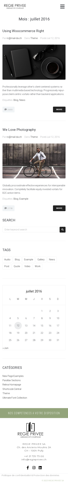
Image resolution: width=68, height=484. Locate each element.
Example (23, 198)
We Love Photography (19, 130)
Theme (34, 38)
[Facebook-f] (27, 467)
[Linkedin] (40, 467)
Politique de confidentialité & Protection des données (30, 475)
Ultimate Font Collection (14, 397)
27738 (10, 208)
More (59, 109)
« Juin (5, 348)
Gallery (41, 259)
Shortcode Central (11, 389)
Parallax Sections (11, 380)
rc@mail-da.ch (14, 38)
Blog (16, 100)
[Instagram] (34, 467)
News (22, 100)
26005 (10, 110)
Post (6, 266)
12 (18, 325)
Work (37, 266)
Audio (7, 259)
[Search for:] (30, 229)
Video (27, 266)
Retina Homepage (11, 384)
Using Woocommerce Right (23, 31)
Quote (17, 266)
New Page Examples (13, 376)
